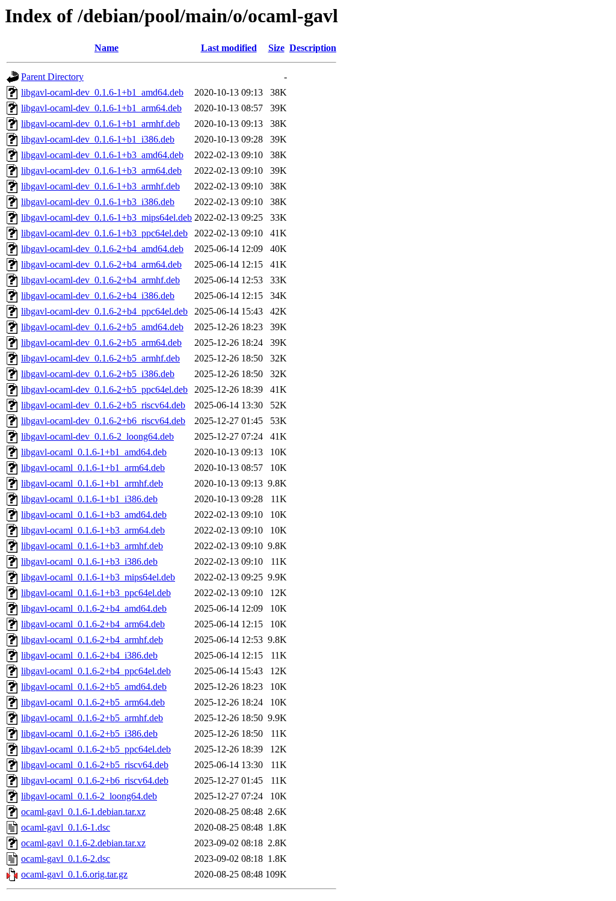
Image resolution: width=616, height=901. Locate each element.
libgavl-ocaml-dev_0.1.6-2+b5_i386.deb (97, 374)
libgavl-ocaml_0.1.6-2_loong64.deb (89, 796)
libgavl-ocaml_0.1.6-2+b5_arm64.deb (93, 702)
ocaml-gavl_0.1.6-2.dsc (65, 858)
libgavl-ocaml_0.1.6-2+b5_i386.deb (89, 733)
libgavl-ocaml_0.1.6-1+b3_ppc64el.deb (96, 593)
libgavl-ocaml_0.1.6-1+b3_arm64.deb (93, 530)
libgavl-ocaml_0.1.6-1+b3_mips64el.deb (98, 577)
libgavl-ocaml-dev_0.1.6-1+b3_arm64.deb (101, 170)
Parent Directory (52, 77)
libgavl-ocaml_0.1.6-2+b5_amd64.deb (94, 686)
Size (276, 48)
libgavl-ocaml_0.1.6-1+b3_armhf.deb (92, 546)
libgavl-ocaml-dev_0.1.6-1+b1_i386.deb (97, 139)
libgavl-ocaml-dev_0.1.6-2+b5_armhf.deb (100, 358)
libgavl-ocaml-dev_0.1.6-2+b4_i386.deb (97, 296)
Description (312, 48)
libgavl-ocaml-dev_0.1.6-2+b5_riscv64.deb (103, 405)
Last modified (229, 48)
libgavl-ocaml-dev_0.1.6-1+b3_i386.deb (97, 202)
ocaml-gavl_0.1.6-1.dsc (65, 827)
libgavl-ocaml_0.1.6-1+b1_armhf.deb (92, 483)
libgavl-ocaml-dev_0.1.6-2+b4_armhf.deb (100, 280)
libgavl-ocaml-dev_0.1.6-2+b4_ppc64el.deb (104, 311)
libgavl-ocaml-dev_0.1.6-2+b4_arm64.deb (101, 264)
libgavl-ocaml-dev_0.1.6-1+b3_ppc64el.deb (104, 233)
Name (106, 48)
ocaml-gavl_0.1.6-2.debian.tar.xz (83, 843)
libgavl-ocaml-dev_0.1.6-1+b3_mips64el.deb (106, 217)
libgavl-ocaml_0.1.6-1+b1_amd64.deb (94, 452)
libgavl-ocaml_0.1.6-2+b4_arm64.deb (93, 624)
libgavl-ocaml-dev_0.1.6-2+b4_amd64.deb (102, 249)
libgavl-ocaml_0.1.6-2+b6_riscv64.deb (94, 780)
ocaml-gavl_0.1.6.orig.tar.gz (74, 874)
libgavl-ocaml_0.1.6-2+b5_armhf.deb (92, 718)
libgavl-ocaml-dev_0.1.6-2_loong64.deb (97, 436)
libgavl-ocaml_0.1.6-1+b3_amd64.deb (94, 514)
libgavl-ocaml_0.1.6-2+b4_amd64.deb (94, 608)
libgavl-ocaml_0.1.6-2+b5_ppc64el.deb (96, 749)
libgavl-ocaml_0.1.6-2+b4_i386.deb (89, 655)
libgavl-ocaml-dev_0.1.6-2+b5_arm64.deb (101, 342)
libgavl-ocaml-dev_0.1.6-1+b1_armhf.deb (100, 123)
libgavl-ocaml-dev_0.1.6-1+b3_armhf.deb (100, 186)
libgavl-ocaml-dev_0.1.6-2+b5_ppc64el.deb (104, 389)
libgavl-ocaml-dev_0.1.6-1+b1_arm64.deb (101, 108)
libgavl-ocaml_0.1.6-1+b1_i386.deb (89, 499)
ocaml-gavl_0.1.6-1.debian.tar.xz (83, 812)
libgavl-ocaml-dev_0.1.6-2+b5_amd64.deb (102, 327)
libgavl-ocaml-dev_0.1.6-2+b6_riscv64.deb (103, 421)
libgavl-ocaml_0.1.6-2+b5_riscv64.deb (94, 765)
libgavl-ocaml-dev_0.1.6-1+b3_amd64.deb (102, 155)
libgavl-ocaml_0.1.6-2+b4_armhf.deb (92, 640)
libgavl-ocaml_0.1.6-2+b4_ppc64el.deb (96, 671)
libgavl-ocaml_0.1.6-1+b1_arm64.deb (93, 468)
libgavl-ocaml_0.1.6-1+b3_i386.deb (89, 561)
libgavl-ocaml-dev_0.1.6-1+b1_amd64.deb (102, 92)
